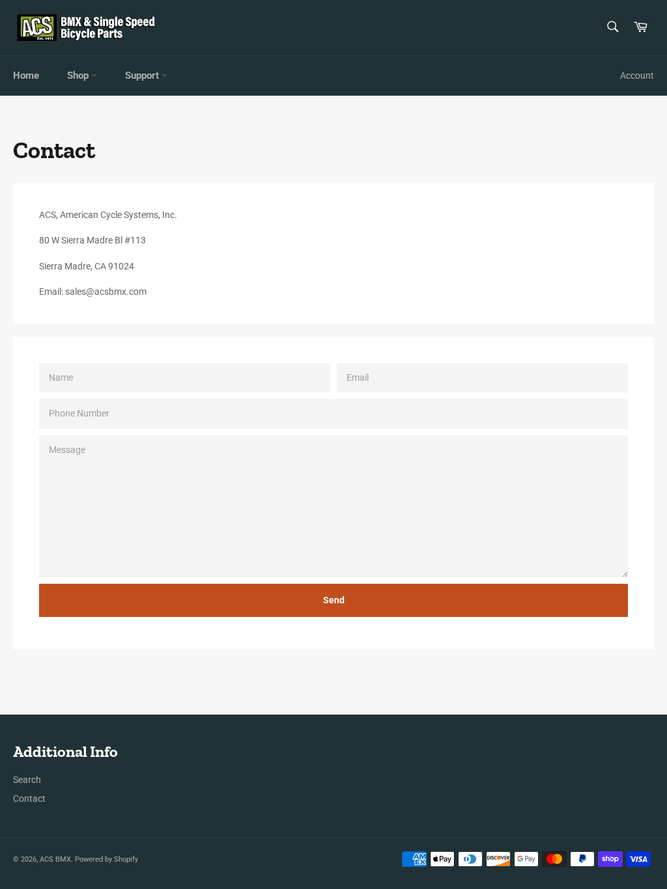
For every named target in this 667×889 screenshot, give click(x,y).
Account (637, 75)
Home (26, 75)
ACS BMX (55, 859)
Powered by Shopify (106, 859)
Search (27, 779)
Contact (29, 798)
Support (143, 75)
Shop (79, 75)
